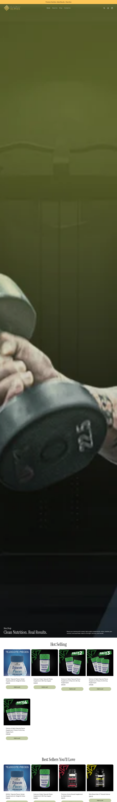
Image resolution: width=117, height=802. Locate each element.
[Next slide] (27, 663)
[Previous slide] (6, 663)
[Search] (104, 8)
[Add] (27, 673)
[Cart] (112, 8)
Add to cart (17, 687)
